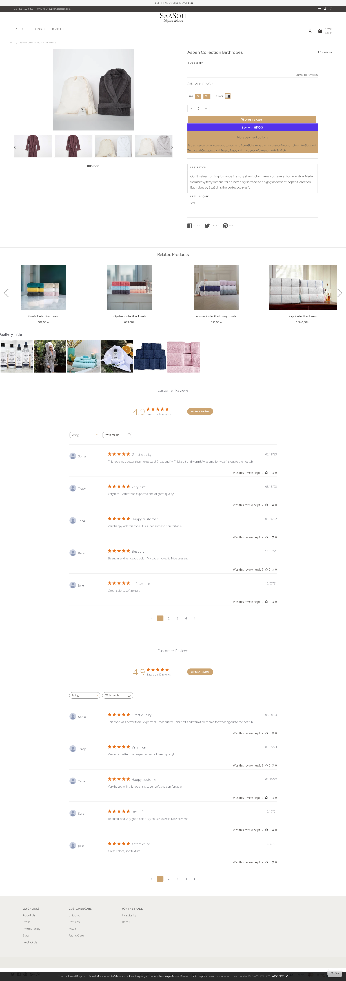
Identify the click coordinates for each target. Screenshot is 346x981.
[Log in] (319, 8)
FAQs (72, 929)
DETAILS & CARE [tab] (199, 196)
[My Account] (326, 8)
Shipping (75, 915)
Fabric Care (76, 935)
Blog (26, 935)
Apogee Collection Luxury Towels (216, 316)
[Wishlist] (331, 8)
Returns (74, 922)
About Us (29, 915)
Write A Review (200, 411)
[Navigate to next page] (194, 618)
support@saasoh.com (59, 8)
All (12, 43)
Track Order (31, 942)
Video (95, 166)
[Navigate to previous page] (151, 618)
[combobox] (84, 435)
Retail (126, 922)
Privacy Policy (31, 929)
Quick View (43, 304)
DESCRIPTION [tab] (198, 167)
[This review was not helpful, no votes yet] (273, 473)
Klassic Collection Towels (43, 316)
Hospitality (129, 915)
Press (26, 922)
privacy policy (259, 976)
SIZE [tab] (192, 203)
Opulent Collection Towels (130, 316)
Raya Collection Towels (303, 316)
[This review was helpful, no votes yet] (266, 473)
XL (206, 96)
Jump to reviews (307, 74)
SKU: (190, 84)
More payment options (252, 137)
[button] (17, 356)
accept (280, 976)
